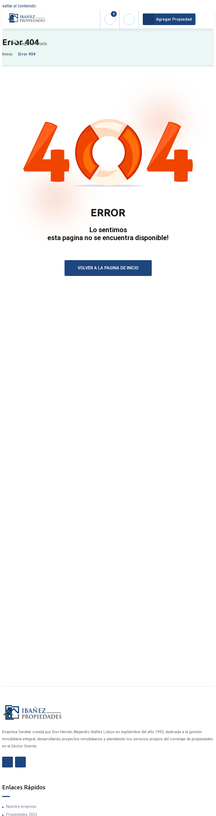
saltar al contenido (19, 5)
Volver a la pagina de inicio (108, 267)
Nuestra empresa (21, 806)
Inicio (7, 54)
